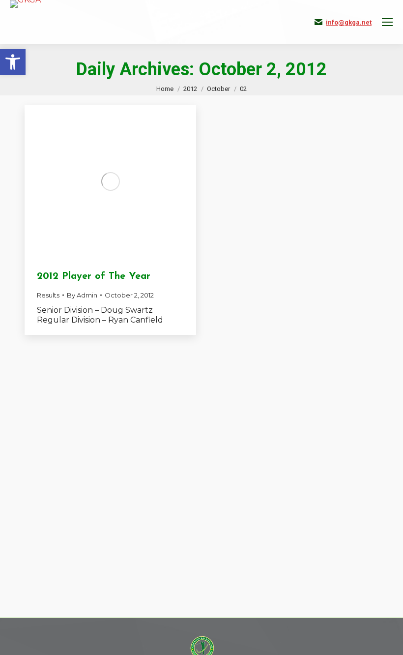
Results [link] (48, 295)
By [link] (82, 295)
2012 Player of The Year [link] (93, 276)
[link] (13, 62)
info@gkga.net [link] (349, 22)
